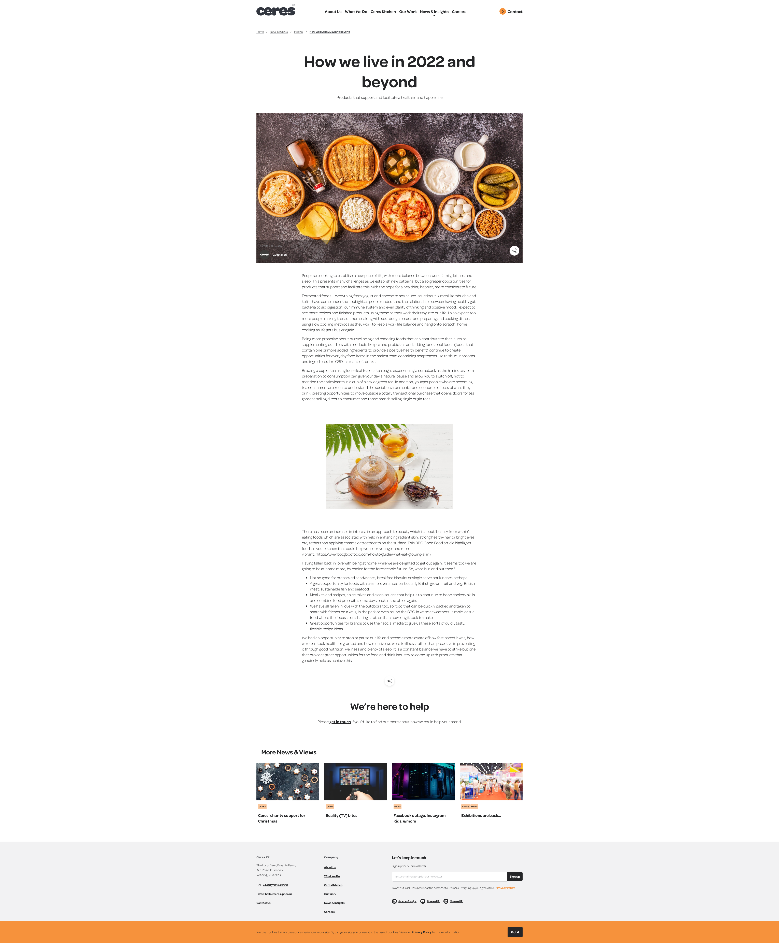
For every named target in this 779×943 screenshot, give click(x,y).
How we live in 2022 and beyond (330, 31)
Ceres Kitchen (333, 885)
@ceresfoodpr (407, 901)
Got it (515, 932)
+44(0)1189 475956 (275, 885)
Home (260, 31)
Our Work (330, 894)
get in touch (340, 721)
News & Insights (279, 31)
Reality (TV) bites (341, 815)
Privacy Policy (506, 887)
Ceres (262, 806)
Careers (329, 911)
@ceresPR (433, 901)
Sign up (515, 876)
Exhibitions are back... (481, 815)
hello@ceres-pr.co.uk (278, 894)
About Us (330, 867)
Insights (298, 31)
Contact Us (263, 902)
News (397, 806)
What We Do (332, 876)
